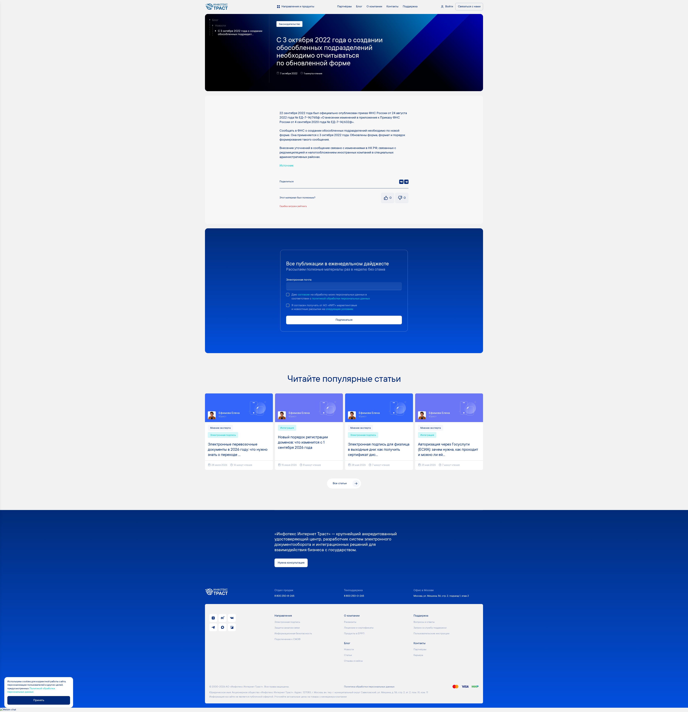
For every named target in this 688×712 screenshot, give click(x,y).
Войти (449, 6)
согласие (304, 294)
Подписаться (344, 320)
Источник (286, 166)
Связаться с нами (469, 6)
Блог (215, 20)
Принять (38, 700)
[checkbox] (287, 294)
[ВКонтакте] (401, 182)
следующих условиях (339, 309)
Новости (220, 25)
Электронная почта (298, 280)
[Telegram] (406, 182)
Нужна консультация (291, 562)
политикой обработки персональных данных (341, 298)
